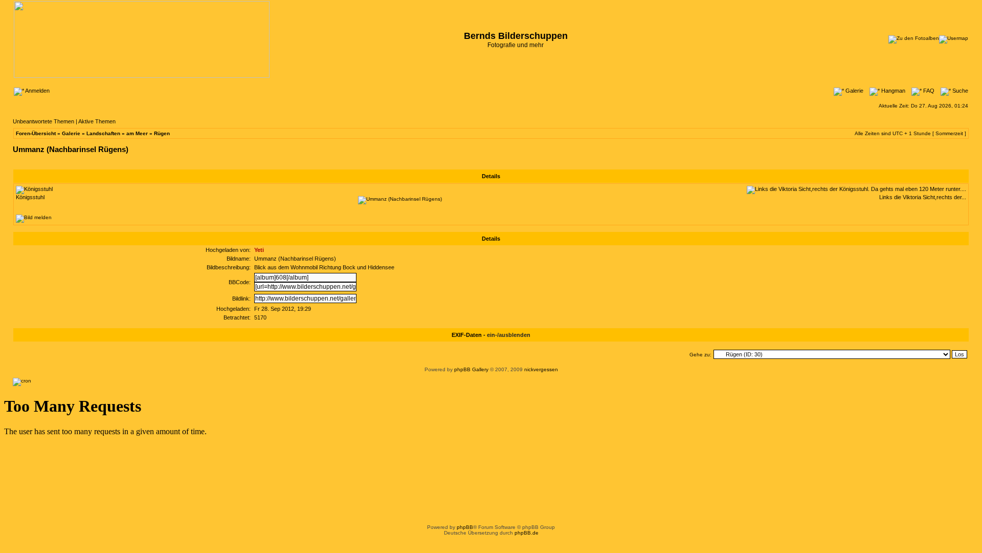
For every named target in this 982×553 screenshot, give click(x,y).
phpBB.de (527, 533)
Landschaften (103, 133)
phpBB (465, 527)
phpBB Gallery (471, 369)
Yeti (259, 250)
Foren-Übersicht (36, 133)
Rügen (162, 133)
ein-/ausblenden (508, 335)
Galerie (853, 91)
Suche (959, 91)
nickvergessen (541, 369)
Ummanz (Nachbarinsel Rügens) (70, 149)
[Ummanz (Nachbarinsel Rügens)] (400, 199)
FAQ (928, 91)
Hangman (892, 91)
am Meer (137, 133)
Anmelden (37, 91)
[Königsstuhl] (34, 189)
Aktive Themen (97, 121)
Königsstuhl (30, 197)
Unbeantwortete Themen (43, 121)
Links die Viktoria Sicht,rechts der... (922, 197)
